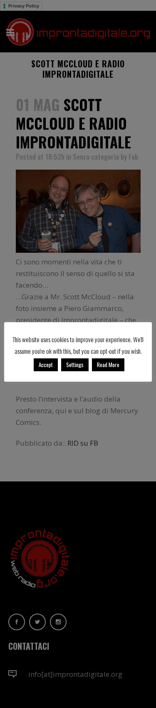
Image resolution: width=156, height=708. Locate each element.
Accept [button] (46, 364)
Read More (108, 364)
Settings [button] (75, 364)
